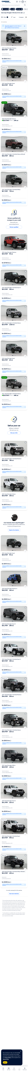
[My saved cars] (19, 1)
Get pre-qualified (14, 227)
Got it (5, 1062)
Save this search (9, 26)
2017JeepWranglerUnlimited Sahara (11, 393)
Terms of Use (6, 1059)
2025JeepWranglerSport (8, 83)
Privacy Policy (8, 1057)
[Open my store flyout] (17, 1)
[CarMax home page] (6, 2)
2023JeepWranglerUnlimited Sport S (11, 287)
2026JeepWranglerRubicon (9, 252)
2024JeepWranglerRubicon (9, 48)
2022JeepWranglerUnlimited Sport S (11, 659)
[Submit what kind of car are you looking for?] (25, 5)
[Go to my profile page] (24, 1)
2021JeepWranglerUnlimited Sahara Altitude (13, 154)
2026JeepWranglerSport (8, 358)
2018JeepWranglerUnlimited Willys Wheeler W (14, 871)
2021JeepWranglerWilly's (9, 765)
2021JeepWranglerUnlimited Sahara (11, 323)
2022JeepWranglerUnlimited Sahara (11, 730)
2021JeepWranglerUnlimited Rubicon (11, 458)
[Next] (25, 38)
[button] (5, 9)
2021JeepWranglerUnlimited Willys (11, 189)
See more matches (14, 893)
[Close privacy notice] (21, 1051)
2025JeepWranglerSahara (9, 494)
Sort (14, 17)
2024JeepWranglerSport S (9, 118)
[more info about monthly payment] (10, 58)
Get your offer (14, 433)
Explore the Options (14, 530)
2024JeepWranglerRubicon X (9, 588)
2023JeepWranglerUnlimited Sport (11, 836)
